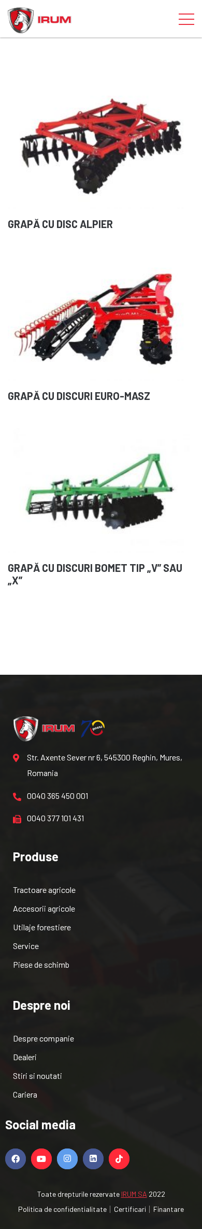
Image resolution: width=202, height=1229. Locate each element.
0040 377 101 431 (55, 818)
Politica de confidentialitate (62, 1209)
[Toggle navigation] (186, 19)
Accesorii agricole (44, 908)
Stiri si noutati (37, 1075)
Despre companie (43, 1038)
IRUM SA (134, 1194)
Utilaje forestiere (42, 927)
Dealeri (25, 1057)
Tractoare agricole (44, 889)
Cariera (25, 1094)
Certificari (130, 1209)
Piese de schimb (41, 964)
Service (26, 946)
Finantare (168, 1209)
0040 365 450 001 (57, 795)
